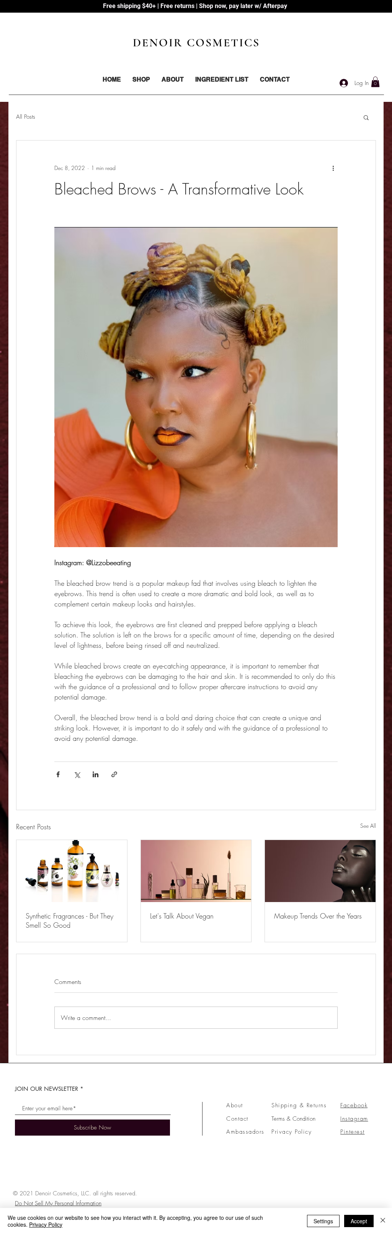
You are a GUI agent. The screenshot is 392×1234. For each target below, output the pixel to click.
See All (368, 825)
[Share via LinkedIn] (95, 774)
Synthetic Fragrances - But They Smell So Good (69, 920)
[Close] (382, 1221)
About (234, 1105)
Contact (237, 1119)
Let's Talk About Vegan (182, 915)
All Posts (25, 117)
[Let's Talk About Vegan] (196, 871)
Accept (359, 1221)
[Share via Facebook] (58, 774)
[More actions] (333, 168)
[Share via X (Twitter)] (76, 774)
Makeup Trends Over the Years (318, 915)
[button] (375, 82)
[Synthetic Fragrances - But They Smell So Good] (71, 871)
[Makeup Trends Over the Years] (320, 871)
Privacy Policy (291, 1132)
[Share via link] (114, 774)
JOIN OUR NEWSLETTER (46, 1089)
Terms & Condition (293, 1119)
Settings (323, 1221)
